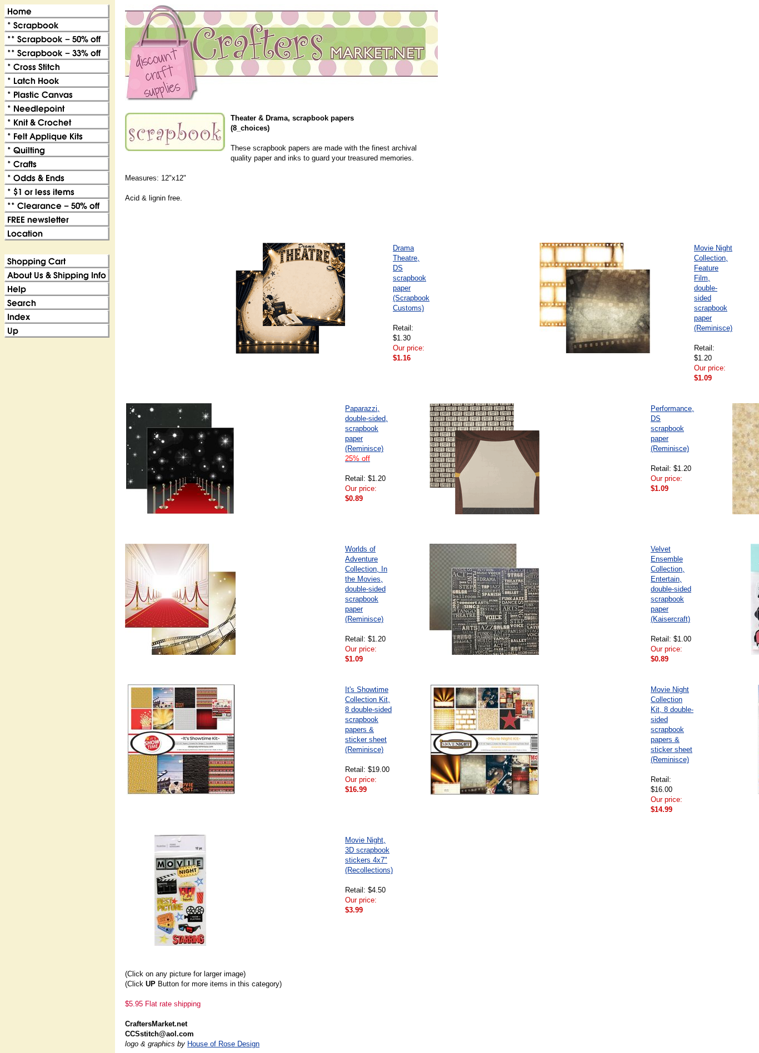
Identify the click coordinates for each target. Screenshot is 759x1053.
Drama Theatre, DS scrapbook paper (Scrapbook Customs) (411, 278)
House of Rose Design (223, 1044)
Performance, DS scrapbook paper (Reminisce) (672, 428)
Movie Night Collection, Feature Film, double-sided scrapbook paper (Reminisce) (713, 288)
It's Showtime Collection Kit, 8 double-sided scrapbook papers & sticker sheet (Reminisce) (368, 719)
